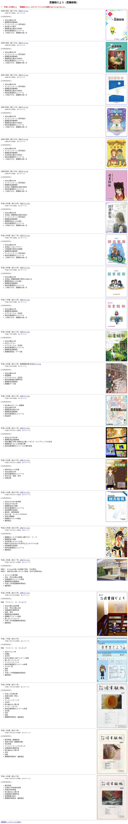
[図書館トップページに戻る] (11, 822)
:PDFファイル (23, 11)
